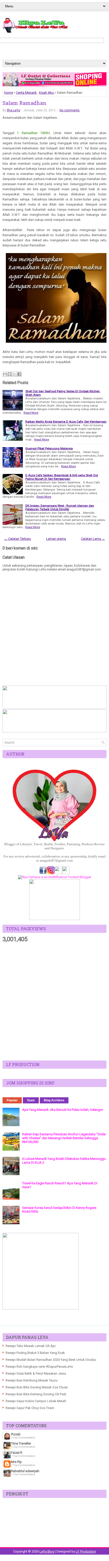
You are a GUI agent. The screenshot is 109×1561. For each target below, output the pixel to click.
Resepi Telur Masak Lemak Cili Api (31, 1346)
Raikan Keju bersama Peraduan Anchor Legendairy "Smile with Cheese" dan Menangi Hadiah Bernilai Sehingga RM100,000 (64, 1138)
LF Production (86, 1551)
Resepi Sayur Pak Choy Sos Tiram (30, 1408)
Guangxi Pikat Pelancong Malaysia (49, 448)
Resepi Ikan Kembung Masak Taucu (32, 1380)
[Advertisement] (54, 1002)
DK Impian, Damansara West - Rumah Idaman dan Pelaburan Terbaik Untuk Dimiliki (59, 507)
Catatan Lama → (93, 539)
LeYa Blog (47, 1551)
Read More (31, 412)
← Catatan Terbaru (17, 539)
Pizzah (16, 1434)
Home (8, 92)
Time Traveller (21, 1443)
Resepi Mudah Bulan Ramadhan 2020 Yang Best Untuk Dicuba (51, 1360)
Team (31, 1100)
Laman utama (56, 539)
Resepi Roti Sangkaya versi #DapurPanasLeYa (39, 1366)
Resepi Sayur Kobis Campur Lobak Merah (36, 1401)
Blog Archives (54, 1100)
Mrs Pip (16, 1462)
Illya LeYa (13, 110)
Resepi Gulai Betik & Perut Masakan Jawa (36, 1373)
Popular (12, 1100)
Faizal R (16, 1453)
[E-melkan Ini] (4, 374)
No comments (70, 110)
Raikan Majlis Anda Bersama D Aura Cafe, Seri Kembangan (65, 421)
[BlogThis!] (9, 374)
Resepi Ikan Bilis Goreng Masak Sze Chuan (37, 1387)
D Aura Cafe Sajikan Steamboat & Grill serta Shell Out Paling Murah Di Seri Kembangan (61, 477)
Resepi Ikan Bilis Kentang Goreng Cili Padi (36, 1394)
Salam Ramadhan (24, 102)
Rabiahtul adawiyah (25, 1471)
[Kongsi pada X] (14, 374)
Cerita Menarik (26, 92)
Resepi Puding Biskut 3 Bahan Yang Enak (35, 1353)
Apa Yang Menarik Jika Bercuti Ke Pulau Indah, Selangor (62, 1110)
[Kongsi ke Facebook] (19, 374)
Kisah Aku (46, 92)
